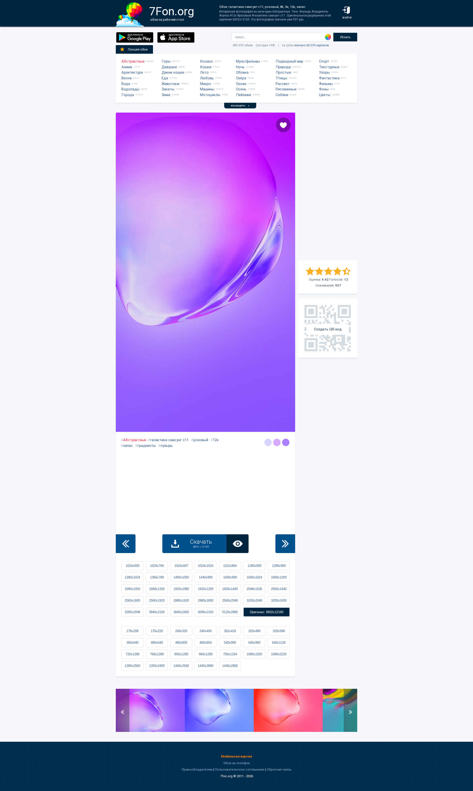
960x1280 (206, 654)
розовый (200, 440)
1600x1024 (254, 577)
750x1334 (230, 654)
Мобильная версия (236, 756)
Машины (207, 89)
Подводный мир (289, 61)
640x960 (254, 642)
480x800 (181, 642)
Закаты (168, 89)
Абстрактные (133, 61)
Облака (242, 72)
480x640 (157, 642)
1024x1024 (205, 566)
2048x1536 (254, 589)
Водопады (130, 89)
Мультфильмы (248, 61)
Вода (125, 84)
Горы (166, 61)
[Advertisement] (327, 186)
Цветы (324, 95)
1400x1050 (181, 577)
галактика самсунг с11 (169, 440)
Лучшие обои (138, 49)
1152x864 (230, 566)
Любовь (207, 78)
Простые (283, 72)
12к (216, 440)
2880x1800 (205, 600)
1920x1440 (230, 589)
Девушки (169, 67)
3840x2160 (157, 612)
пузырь (167, 445)
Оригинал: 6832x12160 (266, 612)
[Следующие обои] (285, 543)
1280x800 (254, 566)
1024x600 (132, 566)
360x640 (132, 642)
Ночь (240, 67)
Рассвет (283, 84)
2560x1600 (132, 600)
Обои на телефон (236, 763)
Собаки (282, 95)
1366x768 (157, 577)
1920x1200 (205, 589)
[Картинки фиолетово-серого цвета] (268, 442)
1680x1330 (157, 589)
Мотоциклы (210, 95)
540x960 (230, 642)
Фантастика (329, 78)
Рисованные (286, 89)
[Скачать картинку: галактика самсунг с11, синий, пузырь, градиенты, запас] (219, 731)
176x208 (132, 631)
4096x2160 (205, 612)
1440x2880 (205, 666)
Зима (166, 95)
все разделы (240, 105)
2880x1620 (181, 600)
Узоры (324, 72)
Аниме (126, 67)
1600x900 (230, 577)
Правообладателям (197, 769)
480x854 (206, 642)
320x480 (254, 631)
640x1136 (279, 642)
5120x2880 (230, 612)
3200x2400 (279, 600)
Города (127, 95)
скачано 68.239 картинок (311, 45)
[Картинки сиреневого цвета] (277, 442)
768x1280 (157, 654)
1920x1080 (181, 589)
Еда (165, 78)
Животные (171, 84)
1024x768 (157, 566)
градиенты (146, 445)
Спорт (324, 61)
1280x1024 (132, 577)
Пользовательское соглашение (240, 769)
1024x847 (181, 566)
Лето (204, 72)
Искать (345, 37)
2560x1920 (157, 600)
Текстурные (329, 67)
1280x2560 (132, 666)
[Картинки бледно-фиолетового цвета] (285, 442)
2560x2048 (230, 600)
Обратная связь (279, 769)
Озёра (241, 78)
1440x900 (206, 577)
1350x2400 (157, 666)
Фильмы (326, 84)
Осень (241, 89)
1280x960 (279, 566)
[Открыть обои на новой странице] (237, 543)
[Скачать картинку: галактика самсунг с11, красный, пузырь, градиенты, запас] (288, 731)
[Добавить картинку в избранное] (283, 125)
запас (128, 445)
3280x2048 (132, 612)
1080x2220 (279, 654)
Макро (205, 84)
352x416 (230, 631)
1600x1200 (279, 577)
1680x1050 (132, 589)
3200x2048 (254, 600)
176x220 (157, 631)
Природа (283, 67)
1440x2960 (230, 666)
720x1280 (132, 654)
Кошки (205, 67)
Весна (126, 78)
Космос (206, 61)
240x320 (181, 631)
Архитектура (132, 72)
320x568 (279, 631)
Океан (241, 84)
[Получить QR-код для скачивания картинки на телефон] (327, 328)
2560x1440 (279, 589)
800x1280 (181, 654)
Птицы (281, 78)
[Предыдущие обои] (125, 543)
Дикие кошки (173, 72)
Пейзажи (243, 95)
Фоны (324, 89)
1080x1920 (254, 654)
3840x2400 (181, 612)
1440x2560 (181, 666)
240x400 (206, 631)
